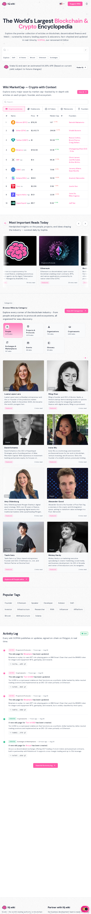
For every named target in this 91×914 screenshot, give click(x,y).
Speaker (34, 603)
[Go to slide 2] (85, 357)
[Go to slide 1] (83, 357)
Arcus (28, 745)
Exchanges (54, 58)
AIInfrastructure (23, 616)
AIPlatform (78, 609)
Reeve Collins (74, 138)
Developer (48, 603)
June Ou (72, 193)
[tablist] (45, 108)
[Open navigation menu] (86, 3)
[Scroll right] (85, 223)
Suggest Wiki (75, 4)
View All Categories (75, 311)
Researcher (40, 609)
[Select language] (62, 3)
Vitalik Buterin (75, 130)
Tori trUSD (28, 677)
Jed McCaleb (74, 160)
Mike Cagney (74, 196)
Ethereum (42, 58)
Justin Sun (73, 186)
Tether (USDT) (22, 140)
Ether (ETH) (21, 130)
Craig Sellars (74, 142)
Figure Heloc (21, 195)
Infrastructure (23, 609)
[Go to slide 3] (87, 357)
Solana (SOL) (21, 178)
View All (81, 92)
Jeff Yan (72, 203)
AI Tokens (22, 58)
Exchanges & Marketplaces (26, 742)
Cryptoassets (21, 673)
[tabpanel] (45, 160)
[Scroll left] (79, 223)
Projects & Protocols (23, 650)
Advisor (61, 603)
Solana (38, 616)
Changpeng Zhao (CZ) (78, 149)
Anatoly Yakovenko (76, 178)
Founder (8, 603)
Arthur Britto (74, 162)
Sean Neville (74, 171)
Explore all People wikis (14, 579)
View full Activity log (44, 765)
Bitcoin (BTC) (21, 122)
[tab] (14, 108)
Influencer (64, 609)
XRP (17, 160)
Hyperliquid (21, 203)
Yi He (72, 151)
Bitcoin (32, 58)
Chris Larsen (74, 157)
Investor (8, 609)
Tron (18, 186)
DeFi (13, 58)
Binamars (28, 654)
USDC (18, 170)
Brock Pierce (74, 140)
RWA (52, 609)
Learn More (78, 67)
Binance (19, 150)
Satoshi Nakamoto (76, 122)
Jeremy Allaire (75, 168)
